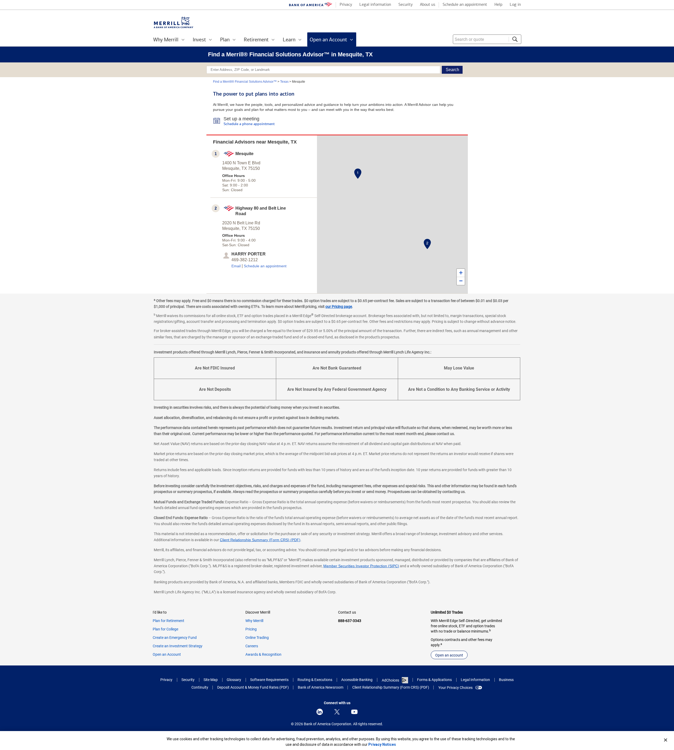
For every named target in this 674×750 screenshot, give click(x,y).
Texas (284, 81)
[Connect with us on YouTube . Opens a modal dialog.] (354, 712)
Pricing (251, 629)
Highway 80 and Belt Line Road (260, 211)
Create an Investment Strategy (177, 646)
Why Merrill (254, 621)
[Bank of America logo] (311, 5)
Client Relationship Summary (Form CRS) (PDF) (260, 540)
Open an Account (167, 654)
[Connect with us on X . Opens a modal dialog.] (337, 712)
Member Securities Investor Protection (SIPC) (361, 566)
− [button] (461, 281)
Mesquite (244, 153)
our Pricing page (338, 306)
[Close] (665, 740)
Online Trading (257, 637)
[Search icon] (515, 39)
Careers (251, 646)
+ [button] (461, 272)
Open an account (449, 655)
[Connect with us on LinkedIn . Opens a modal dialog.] (319, 712)
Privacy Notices (382, 744)
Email (236, 266)
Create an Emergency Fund (175, 637)
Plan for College (165, 629)
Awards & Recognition (263, 654)
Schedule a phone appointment (249, 124)
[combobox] (487, 39)
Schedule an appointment (265, 266)
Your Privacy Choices (455, 687)
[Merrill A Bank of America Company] (173, 22)
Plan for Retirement (168, 621)
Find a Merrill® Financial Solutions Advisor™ (245, 81)
